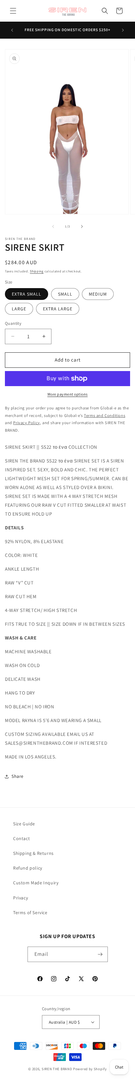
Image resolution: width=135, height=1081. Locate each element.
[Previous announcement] (12, 30)
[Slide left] (53, 226)
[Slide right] (82, 226)
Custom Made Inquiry (35, 883)
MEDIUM (98, 294)
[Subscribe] (100, 954)
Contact (21, 838)
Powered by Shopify (90, 1069)
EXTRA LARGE (57, 309)
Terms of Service (30, 912)
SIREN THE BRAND (57, 1069)
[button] (13, 11)
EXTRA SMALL (26, 294)
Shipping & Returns (33, 853)
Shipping (37, 271)
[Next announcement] (123, 30)
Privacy (20, 898)
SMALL (65, 294)
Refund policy (27, 868)
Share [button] (17, 776)
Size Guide (24, 824)
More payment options (68, 394)
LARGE (19, 309)
